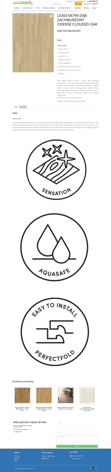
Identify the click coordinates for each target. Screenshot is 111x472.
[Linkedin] (96, 468)
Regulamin (45, 458)
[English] (90, 1)
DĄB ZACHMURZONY (69, 30)
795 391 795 (70, 1)
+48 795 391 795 (76, 459)
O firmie (17, 456)
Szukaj (78, 3)
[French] (92, 1)
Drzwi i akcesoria (27, 8)
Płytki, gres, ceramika (48, 8)
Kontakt (16, 458)
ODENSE (39, 11)
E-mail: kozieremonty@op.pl (20, 429)
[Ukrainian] (97, 1)
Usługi (94, 8)
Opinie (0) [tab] (23, 107)
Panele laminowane (31, 11)
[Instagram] (93, 468)
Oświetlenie (77, 8)
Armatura (86, 8)
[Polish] (88, 1)
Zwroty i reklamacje (48, 456)
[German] (93, 1)
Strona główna (16, 11)
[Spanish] (95, 1)
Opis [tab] (16, 107)
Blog (15, 461)
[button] (51, 16)
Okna (38, 8)
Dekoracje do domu (64, 8)
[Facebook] (91, 468)
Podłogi (16, 8)
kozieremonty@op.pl (19, 435)
